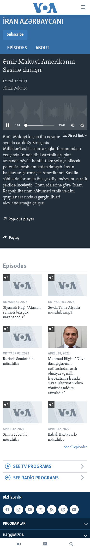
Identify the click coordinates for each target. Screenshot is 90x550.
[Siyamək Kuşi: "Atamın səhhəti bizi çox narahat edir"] (22, 285)
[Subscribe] (74, 509)
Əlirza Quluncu (15, 88)
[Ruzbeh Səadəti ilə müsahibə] (22, 337)
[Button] (11, 238)
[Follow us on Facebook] (7, 509)
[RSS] (51, 509)
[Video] (19, 544)
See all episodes (75, 447)
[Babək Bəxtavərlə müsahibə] (67, 412)
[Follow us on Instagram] (18, 509)
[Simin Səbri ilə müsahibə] (22, 412)
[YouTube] (45, 544)
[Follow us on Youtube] (29, 509)
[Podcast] (62, 509)
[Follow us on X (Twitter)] (40, 509)
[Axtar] (71, 544)
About (42, 48)
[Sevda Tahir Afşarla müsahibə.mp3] (67, 285)
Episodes (17, 48)
